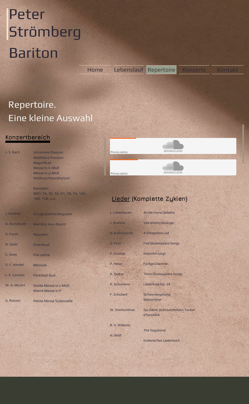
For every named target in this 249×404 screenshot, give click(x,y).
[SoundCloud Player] (173, 146)
